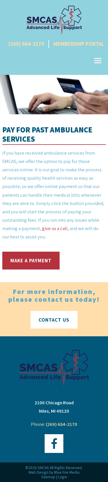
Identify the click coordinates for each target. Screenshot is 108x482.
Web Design (38, 472)
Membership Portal (78, 43)
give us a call (55, 228)
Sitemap (48, 476)
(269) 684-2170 (26, 43)
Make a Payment (31, 260)
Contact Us (54, 319)
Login (62, 476)
